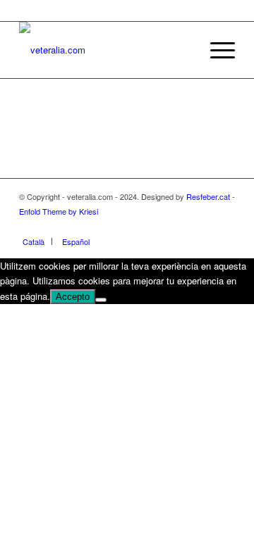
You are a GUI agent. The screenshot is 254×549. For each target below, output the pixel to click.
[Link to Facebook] (203, 226)
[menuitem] (215, 50)
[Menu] (215, 50)
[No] (101, 300)
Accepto (73, 296)
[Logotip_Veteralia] (105, 50)
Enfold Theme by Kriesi (58, 211)
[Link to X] (224, 226)
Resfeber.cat (208, 196)
